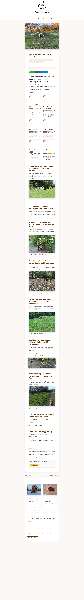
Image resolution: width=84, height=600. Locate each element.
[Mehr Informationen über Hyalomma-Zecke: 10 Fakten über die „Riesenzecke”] (50, 489)
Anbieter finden (19, 18)
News (43, 61)
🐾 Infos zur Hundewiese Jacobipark (36, 355)
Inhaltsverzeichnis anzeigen (35, 67)
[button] (22, 18)
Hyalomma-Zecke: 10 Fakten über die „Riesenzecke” (49, 500)
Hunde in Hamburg (38, 61)
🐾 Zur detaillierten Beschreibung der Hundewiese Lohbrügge (41, 199)
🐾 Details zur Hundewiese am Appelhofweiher (38, 293)
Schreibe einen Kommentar (33, 503)
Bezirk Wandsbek (31, 61)
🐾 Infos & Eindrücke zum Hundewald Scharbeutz (38, 254)
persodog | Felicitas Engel (35, 106)
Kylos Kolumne (65, 18)
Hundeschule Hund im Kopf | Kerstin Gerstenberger (49, 106)
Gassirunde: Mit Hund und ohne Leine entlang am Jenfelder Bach (34, 500)
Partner (30, 96)
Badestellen (30, 504)
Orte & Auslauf (28, 18)
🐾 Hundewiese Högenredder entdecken (36, 353)
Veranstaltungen (49, 18)
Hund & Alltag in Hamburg (38, 18)
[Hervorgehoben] (31, 108)
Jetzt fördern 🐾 (35, 465)
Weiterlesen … (35, 114)
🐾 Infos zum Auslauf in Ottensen (35, 425)
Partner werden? (48, 129)
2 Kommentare (47, 503)
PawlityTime (33, 150)
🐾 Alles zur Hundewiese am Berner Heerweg (37, 333)
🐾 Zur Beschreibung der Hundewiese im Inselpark (38, 408)
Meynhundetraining (48, 151)
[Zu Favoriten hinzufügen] (40, 108)
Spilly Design (33, 129)
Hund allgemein (48, 504)
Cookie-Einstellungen (80, 598)
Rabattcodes (57, 18)
